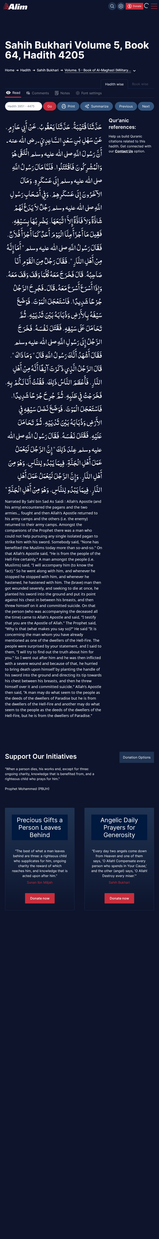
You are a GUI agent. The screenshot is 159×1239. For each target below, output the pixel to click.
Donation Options (137, 757)
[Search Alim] (112, 6)
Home (9, 70)
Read (16, 93)
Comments (40, 93)
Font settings (91, 93)
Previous (126, 106)
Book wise (140, 84)
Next (146, 106)
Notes (65, 93)
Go (49, 106)
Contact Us (124, 151)
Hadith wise (114, 84)
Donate (137, 6)
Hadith (25, 70)
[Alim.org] (16, 6)
